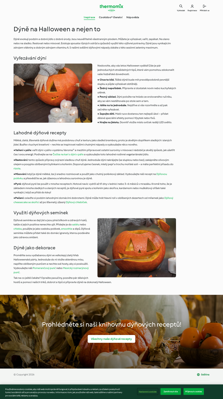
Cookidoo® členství (110, 17)
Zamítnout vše (171, 391)
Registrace (192, 10)
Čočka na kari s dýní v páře (68, 154)
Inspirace (89, 17)
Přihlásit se (204, 10)
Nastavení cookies (148, 391)
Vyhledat (181, 10)
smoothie (66, 228)
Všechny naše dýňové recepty (111, 339)
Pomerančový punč (44, 268)
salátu (75, 224)
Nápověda (132, 17)
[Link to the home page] (111, 8)
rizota (17, 168)
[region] (111, 391)
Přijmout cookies (193, 391)
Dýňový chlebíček (76, 202)
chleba (18, 228)
